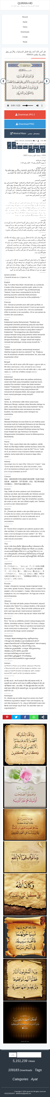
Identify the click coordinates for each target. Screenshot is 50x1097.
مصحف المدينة (24, 143)
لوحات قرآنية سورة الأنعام (37, 143)
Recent (25, 17)
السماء (36, 147)
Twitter (16, 717)
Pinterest (7, 717)
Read (25, 42)
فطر (43, 151)
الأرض (42, 147)
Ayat (34, 1079)
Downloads (25, 32)
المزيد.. (31, 151)
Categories (20, 1079)
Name (25, 22)
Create (25, 37)
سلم (25, 147)
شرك (20, 147)
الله (30, 147)
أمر (9, 143)
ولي (38, 151)
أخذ (14, 143)
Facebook (25, 717)
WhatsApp (33, 717)
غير (9, 147)
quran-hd (30, 1091)
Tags (38, 1070)
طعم (14, 147)
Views (25, 27)
